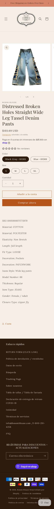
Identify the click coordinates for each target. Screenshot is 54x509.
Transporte (6, 135)
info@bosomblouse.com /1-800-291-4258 (25, 425)
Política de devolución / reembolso (24, 358)
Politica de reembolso (31, 493)
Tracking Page (13, 379)
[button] (6, 19)
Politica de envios (16, 503)
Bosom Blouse (23, 490)
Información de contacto (37, 503)
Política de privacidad (17, 498)
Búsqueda (11, 372)
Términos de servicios (17, 416)
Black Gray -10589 (15, 159)
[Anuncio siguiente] (48, 3)
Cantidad (6, 177)
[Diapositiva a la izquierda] (20, 97)
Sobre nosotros (14, 385)
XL (34, 171)
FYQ (8, 433)
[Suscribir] (44, 455)
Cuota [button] (8, 323)
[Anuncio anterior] (5, 3)
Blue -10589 (40, 159)
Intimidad (11, 409)
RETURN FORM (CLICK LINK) (22, 352)
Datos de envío (14, 365)
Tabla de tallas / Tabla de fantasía (24, 392)
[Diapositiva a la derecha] (33, 97)
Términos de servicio (39, 498)
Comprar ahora (27, 202)
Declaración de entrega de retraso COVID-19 (24, 401)
